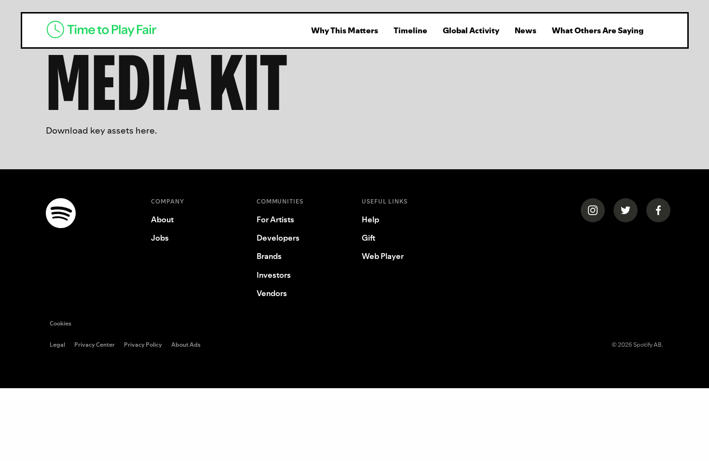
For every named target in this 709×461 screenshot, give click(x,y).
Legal (57, 345)
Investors (274, 275)
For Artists (275, 219)
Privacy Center (94, 345)
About (162, 219)
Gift (368, 237)
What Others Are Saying (597, 30)
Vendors (272, 293)
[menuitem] (344, 30)
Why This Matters (344, 30)
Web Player (383, 256)
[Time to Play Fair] (166, 30)
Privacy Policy (143, 345)
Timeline (410, 30)
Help (370, 219)
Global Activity (471, 30)
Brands (269, 256)
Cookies (60, 323)
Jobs (160, 237)
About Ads (186, 345)
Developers (278, 237)
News (525, 30)
